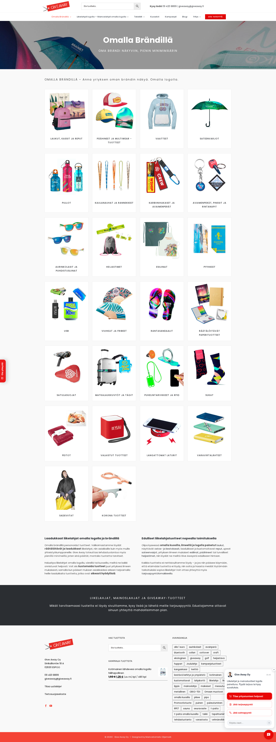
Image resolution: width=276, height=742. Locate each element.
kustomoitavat (182, 680)
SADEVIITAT (66, 515)
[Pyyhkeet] (209, 218)
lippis (177, 686)
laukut (220, 545)
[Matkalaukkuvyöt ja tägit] (114, 347)
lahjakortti (199, 680)
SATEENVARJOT (209, 138)
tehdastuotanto (183, 719)
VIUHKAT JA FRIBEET (114, 331)
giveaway (195, 658)
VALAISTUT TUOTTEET (114, 455)
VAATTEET (162, 138)
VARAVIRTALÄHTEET (209, 455)
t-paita (214, 708)
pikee (197, 697)
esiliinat (194, 552)
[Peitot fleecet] (66, 407)
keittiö (194, 669)
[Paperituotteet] (209, 282)
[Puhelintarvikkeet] (162, 347)
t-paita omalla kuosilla (186, 714)
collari (192, 652)
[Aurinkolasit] (66, 218)
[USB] (66, 282)
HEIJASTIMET (114, 266)
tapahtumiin (218, 714)
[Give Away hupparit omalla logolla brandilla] (162, 90)
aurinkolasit (195, 647)
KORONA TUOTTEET (114, 515)
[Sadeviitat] (66, 467)
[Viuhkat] (114, 282)
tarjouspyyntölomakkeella (157, 573)
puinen (199, 702)
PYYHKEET (209, 266)
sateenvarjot (149, 552)
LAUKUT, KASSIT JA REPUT (66, 138)
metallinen (179, 691)
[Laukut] (66, 90)
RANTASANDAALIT (162, 331)
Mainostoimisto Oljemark (158, 736)
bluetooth (179, 652)
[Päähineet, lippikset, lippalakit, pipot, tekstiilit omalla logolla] (114, 90)
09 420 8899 (169, 6)
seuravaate (200, 708)
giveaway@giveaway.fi (191, 6)
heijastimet (148, 556)
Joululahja (191, 663)
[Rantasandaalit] (162, 282)
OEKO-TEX (195, 691)
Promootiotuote (183, 702)
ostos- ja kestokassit (167, 548)
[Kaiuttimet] (114, 407)
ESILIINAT (162, 266)
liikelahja (213, 680)
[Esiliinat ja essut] (162, 218)
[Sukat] (209, 347)
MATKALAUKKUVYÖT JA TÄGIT (114, 395)
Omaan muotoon (213, 691)
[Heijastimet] (114, 218)
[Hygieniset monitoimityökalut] (114, 467)
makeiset (206, 686)
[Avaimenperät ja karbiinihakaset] (162, 154)
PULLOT (66, 202)
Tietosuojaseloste (55, 694)
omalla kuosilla (182, 697)
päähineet (206, 552)
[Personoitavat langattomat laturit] (162, 407)
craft (216, 652)
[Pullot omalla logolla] (66, 154)
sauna (186, 708)
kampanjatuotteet (211, 663)
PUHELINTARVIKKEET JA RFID (161, 395)
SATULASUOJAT (66, 395)
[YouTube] (51, 705)
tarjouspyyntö (180, 606)
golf (207, 658)
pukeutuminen (214, 702)
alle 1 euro (179, 647)
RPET (176, 708)
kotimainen (216, 675)
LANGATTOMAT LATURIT (162, 455)
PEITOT (66, 455)
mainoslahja (190, 686)
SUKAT (209, 395)
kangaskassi (180, 669)
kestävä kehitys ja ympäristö (189, 675)
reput (219, 548)
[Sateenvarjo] (209, 90)
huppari (178, 663)
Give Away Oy (121, 736)
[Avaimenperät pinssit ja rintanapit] (209, 154)
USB (66, 331)
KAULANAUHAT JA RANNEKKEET (114, 202)
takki (205, 714)
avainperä (210, 647)
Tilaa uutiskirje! (53, 686)
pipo (206, 697)
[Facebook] (46, 705)
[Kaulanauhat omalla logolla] (114, 154)
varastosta (202, 719)
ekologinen (180, 658)
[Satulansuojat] (66, 347)
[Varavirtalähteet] (209, 407)
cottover (204, 652)
